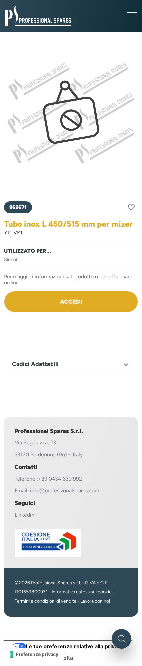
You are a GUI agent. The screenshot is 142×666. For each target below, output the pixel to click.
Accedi (71, 301)
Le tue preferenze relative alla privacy (75, 646)
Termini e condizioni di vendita (45, 601)
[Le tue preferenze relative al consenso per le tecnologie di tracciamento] (34, 654)
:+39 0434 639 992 (59, 479)
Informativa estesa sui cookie (82, 592)
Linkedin (24, 515)
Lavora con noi (95, 601)
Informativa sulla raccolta (40, 657)
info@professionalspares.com (64, 490)
